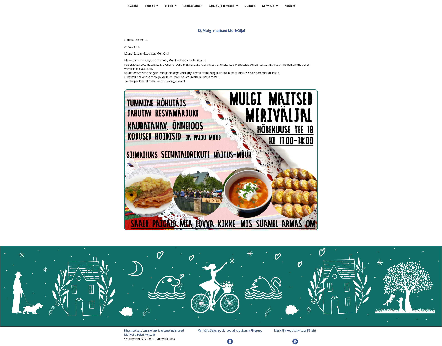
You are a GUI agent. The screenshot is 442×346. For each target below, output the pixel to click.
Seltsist (150, 6)
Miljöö (169, 6)
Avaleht (133, 6)
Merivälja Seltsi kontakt (139, 335)
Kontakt (290, 6)
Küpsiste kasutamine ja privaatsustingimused (154, 330)
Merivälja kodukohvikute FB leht (295, 330)
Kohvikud (268, 6)
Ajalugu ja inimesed (221, 6)
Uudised (250, 6)
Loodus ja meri (192, 6)
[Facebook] (230, 341)
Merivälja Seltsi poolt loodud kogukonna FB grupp (230, 330)
